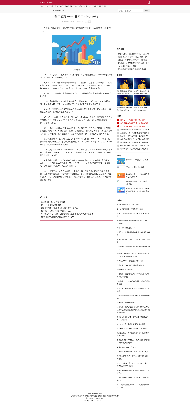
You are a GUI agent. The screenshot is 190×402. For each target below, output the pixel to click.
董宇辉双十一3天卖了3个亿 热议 (53, 202)
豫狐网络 (91, 393)
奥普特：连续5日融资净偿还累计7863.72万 (133, 54)
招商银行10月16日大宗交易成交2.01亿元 (56, 211)
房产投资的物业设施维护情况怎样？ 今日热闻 (58, 217)
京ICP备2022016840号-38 (95, 398)
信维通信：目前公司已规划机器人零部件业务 (132, 265)
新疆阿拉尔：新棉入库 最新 (126, 347)
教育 (105, 6)
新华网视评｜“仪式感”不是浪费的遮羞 (134, 149)
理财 (80, 6)
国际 (71, 6)
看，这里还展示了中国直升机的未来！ (130, 209)
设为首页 (42, 2)
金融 (76, 6)
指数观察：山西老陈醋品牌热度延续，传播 (133, 63)
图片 (100, 6)
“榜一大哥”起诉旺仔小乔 (125, 270)
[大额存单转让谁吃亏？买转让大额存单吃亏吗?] (142, 83)
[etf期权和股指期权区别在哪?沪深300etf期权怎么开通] (142, 100)
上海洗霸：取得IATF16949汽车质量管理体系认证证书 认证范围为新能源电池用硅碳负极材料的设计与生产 (133, 310)
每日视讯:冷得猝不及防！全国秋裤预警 (134, 123)
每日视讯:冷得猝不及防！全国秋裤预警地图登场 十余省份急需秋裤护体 (67, 214)
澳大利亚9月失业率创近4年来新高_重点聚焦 (132, 328)
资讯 (51, 6)
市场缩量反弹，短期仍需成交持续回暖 (134, 142)
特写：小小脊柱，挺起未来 (51, 205)
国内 (66, 6)
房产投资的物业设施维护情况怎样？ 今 (134, 126)
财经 (61, 6)
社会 (56, 6)
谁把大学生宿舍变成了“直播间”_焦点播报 (131, 324)
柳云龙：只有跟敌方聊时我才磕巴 (132, 120)
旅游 (95, 6)
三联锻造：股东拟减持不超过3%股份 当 (134, 133)
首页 (42, 6)
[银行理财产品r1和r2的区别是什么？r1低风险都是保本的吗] (125, 100)
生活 (47, 6)
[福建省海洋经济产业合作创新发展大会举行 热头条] (121, 175)
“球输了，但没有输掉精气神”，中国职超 (132, 60)
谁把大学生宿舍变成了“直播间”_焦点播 (132, 69)
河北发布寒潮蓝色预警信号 (127, 66)
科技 (85, 6)
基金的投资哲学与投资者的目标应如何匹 (135, 130)
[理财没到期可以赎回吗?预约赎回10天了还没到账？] (125, 83)
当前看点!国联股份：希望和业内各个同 (134, 139)
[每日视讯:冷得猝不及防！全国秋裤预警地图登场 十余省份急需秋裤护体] (121, 189)
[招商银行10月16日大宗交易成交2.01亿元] (121, 182)
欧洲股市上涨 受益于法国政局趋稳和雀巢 (133, 57)
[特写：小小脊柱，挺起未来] (121, 168)
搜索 (146, 10)
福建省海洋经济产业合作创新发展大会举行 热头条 (59, 208)
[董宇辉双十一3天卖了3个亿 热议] (121, 161)
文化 (90, 6)
